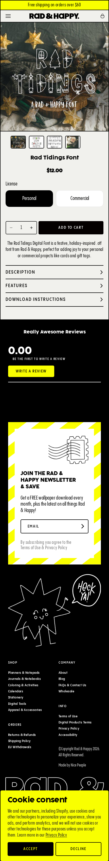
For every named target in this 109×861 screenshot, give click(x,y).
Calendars (15, 691)
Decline (78, 849)
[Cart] (104, 16)
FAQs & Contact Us (72, 685)
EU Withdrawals (19, 747)
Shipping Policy (19, 741)
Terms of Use (68, 716)
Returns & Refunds (22, 735)
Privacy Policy (56, 835)
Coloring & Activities (23, 685)
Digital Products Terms (75, 722)
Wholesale (66, 691)
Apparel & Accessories (25, 710)
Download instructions (36, 299)
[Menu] (8, 16)
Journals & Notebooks (24, 679)
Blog (62, 679)
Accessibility (68, 735)
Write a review (31, 371)
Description (20, 272)
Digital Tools (17, 704)
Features (17, 285)
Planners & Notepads (24, 673)
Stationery (16, 697)
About (63, 673)
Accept (30, 849)
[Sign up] (82, 526)
